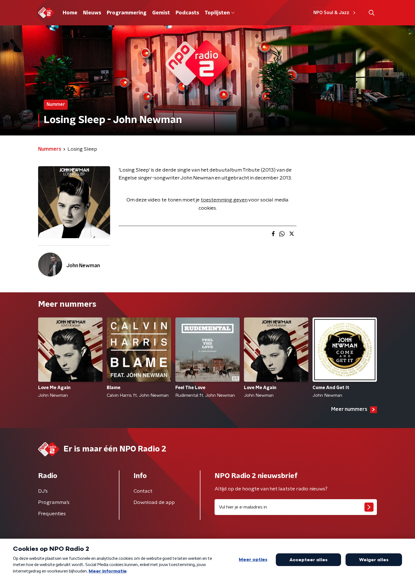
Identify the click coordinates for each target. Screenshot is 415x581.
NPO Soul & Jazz (331, 12)
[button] (371, 13)
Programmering (127, 13)
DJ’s (43, 491)
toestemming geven (224, 200)
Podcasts (187, 13)
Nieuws (92, 13)
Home (70, 13)
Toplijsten (217, 13)
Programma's (53, 502)
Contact (143, 491)
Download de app (154, 502)
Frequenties (52, 513)
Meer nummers (349, 409)
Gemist (161, 13)
